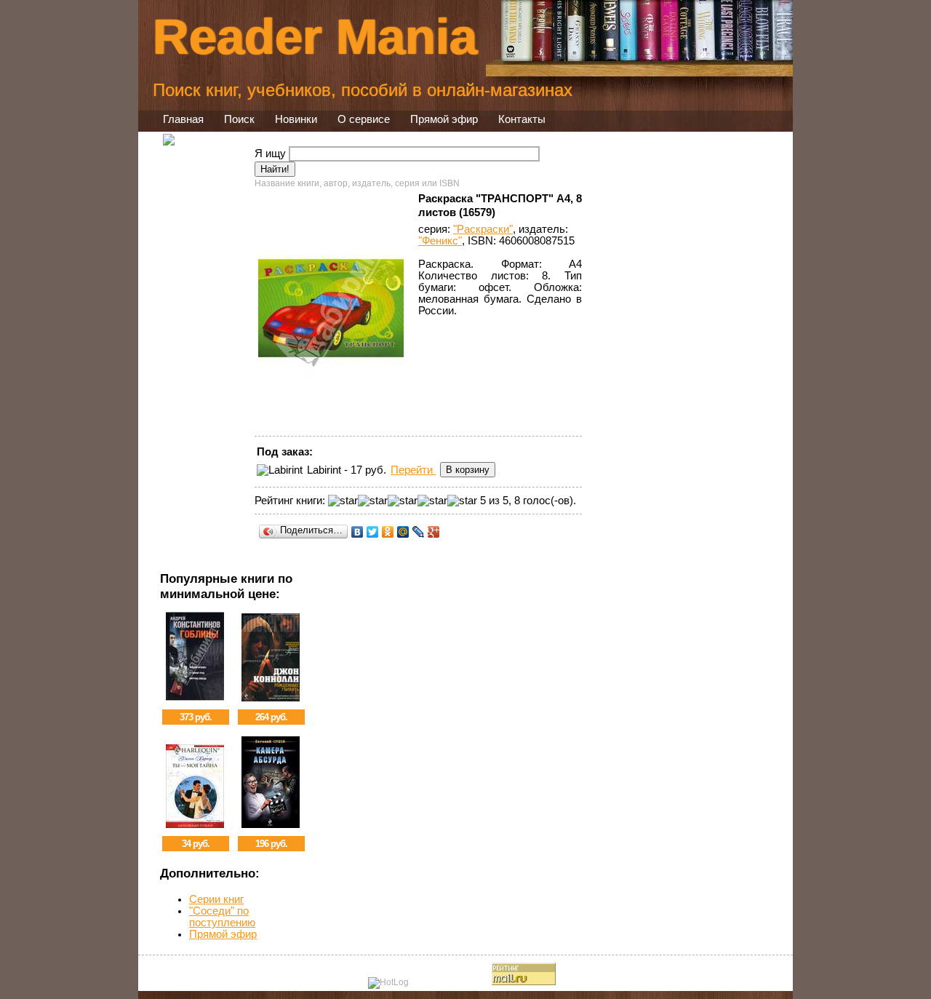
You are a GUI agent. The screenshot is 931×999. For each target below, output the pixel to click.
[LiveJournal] (418, 531)
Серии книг (216, 899)
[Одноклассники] (388, 531)
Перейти (413, 470)
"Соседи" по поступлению (222, 916)
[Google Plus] (433, 531)
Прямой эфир (444, 119)
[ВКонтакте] (357, 531)
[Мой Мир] (403, 531)
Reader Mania (315, 36)
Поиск (239, 119)
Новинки (296, 119)
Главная (183, 119)
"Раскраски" (483, 229)
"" (440, 241)
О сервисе (363, 119)
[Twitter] (372, 531)
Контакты (522, 119)
